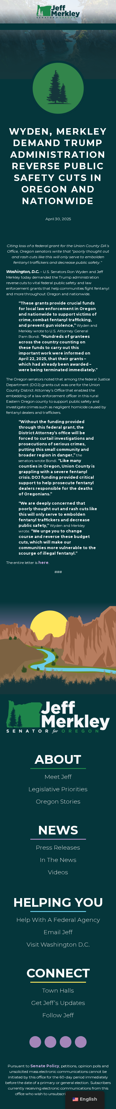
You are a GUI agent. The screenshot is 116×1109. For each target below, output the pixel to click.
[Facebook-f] (35, 1042)
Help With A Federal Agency (58, 920)
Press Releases (58, 847)
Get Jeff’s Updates (58, 1003)
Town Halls (58, 990)
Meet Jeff (58, 777)
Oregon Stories (58, 801)
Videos (58, 872)
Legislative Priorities (58, 789)
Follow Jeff (58, 1015)
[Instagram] (50, 1042)
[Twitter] (81, 1042)
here (43, 562)
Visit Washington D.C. (58, 944)
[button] (58, 25)
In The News (58, 860)
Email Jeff (58, 932)
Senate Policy (44, 1066)
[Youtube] (65, 1042)
